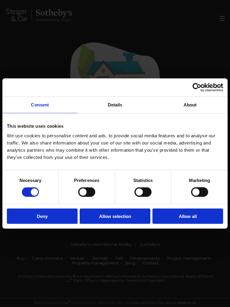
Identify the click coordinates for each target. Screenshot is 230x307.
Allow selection (115, 216)
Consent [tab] (40, 104)
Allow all (188, 216)
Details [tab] (115, 104)
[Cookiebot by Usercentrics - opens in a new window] (197, 87)
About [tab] (190, 104)
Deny (42, 216)
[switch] (86, 192)
